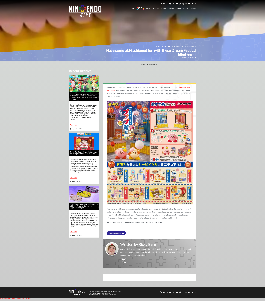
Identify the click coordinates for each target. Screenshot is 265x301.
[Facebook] (161, 4)
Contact (193, 9)
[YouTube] (177, 4)
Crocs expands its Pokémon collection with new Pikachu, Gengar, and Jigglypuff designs (84, 206)
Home (132, 9)
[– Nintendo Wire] (85, 11)
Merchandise (191, 58)
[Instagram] (164, 4)
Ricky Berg (190, 46)
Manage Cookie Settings (109, 295)
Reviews (171, 9)
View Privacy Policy (94, 295)
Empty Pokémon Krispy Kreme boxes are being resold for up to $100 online (83, 153)
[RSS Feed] (195, 4)
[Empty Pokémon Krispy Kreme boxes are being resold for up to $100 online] (84, 149)
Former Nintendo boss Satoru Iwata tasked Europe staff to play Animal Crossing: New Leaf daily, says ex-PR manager (83, 96)
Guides (163, 9)
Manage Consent (24, 298)
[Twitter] (173, 4)
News (148, 9)
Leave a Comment (161, 46)
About (178, 9)
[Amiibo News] (140, 8)
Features (156, 9)
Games (185, 9)
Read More (73, 125)
